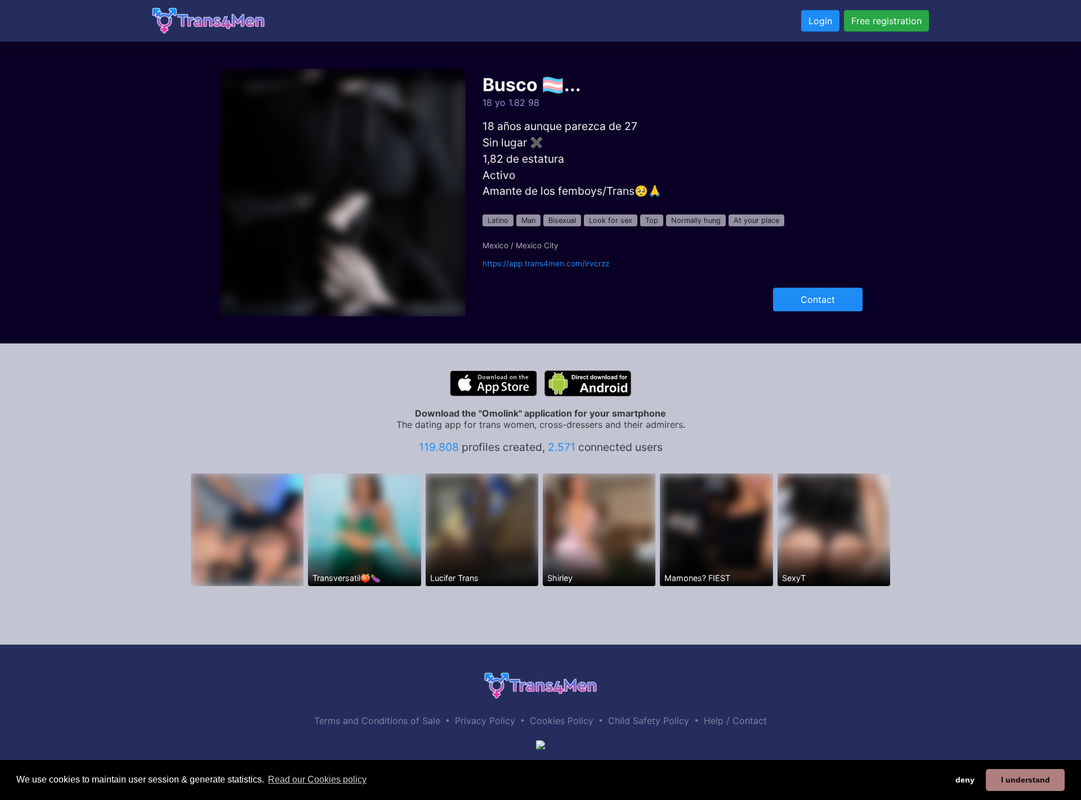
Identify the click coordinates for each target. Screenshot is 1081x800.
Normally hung (696, 220)
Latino (498, 220)
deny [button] (965, 779)
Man (528, 220)
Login (820, 20)
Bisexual (562, 220)
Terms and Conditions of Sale (377, 720)
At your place (756, 220)
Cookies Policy (561, 720)
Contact (818, 299)
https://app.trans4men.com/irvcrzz (546, 263)
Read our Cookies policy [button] (317, 779)
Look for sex (610, 220)
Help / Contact (735, 720)
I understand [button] (1025, 779)
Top (651, 220)
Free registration (886, 20)
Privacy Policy (485, 720)
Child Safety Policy (648, 720)
